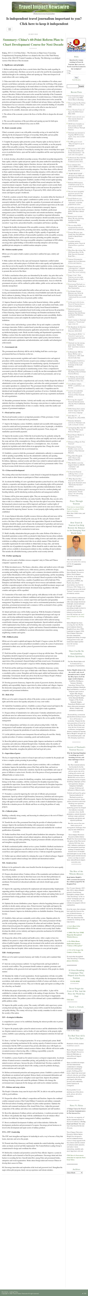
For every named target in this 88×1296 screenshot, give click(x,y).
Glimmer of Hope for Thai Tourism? (76, 443)
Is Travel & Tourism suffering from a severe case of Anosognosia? (75, 474)
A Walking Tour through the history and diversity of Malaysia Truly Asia (76, 379)
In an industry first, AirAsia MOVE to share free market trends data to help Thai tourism (76, 167)
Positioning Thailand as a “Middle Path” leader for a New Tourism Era (77, 286)
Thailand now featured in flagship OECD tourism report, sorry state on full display (76, 136)
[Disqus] (33, 1204)
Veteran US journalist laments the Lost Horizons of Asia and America (76, 261)
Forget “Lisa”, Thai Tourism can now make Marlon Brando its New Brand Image (75, 278)
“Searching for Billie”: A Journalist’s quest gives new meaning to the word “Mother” (76, 337)
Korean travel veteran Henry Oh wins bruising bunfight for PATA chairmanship (76, 219)
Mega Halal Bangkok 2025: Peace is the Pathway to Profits (75, 458)
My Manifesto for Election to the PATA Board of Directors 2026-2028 (77, 329)
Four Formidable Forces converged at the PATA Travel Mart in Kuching (76, 98)
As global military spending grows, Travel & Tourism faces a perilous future (76, 244)
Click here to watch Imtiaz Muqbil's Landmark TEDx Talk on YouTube (75, 509)
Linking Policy (13, 1292)
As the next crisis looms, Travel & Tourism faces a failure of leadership (76, 304)
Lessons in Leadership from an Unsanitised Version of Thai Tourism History (76, 394)
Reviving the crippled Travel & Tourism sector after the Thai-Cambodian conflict (76, 403)
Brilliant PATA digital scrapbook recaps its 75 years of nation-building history (76, 185)
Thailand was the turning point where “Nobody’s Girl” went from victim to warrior (76, 346)
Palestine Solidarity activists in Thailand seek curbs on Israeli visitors (76, 423)
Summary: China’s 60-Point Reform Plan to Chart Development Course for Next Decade (33, 42)
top (84, 1293)
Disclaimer (5, 1292)
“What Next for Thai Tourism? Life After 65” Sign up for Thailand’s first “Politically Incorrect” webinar (77, 482)
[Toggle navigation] (10, 29)
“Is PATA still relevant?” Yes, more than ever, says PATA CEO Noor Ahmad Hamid (76, 210)
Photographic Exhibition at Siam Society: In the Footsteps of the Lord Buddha (76, 364)
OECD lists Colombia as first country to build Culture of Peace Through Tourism (76, 127)
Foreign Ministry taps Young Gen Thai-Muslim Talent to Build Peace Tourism (76, 235)
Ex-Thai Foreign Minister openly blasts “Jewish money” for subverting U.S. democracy (76, 492)
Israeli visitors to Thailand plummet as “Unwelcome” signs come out (77, 322)
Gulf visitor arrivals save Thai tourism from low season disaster (76, 119)
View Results (76, 80)
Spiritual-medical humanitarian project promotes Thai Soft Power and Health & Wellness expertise (76, 313)
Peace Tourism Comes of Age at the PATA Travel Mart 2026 (76, 112)
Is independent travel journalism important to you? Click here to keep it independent (44, 21)
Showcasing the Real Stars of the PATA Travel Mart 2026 (77, 105)
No (70, 73)
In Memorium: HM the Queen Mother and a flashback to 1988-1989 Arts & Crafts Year (76, 355)
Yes (70, 71)
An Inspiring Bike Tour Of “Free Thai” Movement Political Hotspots (76, 430)
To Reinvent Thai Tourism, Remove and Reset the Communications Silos (77, 159)
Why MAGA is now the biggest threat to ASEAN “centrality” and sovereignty (76, 466)
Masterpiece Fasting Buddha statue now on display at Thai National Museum (76, 450)
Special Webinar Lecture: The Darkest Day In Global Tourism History (77, 372)
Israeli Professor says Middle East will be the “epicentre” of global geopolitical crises (76, 201)
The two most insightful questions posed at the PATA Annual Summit (76, 193)
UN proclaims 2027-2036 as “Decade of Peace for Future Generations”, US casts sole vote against (76, 151)
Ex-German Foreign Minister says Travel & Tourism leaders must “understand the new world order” (77, 295)
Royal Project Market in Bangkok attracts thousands (76, 437)
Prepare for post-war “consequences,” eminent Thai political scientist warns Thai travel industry (77, 269)
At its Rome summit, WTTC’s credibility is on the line (76, 386)
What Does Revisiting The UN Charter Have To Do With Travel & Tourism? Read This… (77, 253)
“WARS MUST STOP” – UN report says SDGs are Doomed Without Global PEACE (76, 176)
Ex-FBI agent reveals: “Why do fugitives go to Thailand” (76, 144)
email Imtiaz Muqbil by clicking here (75, 616)
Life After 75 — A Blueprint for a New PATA (76, 417)
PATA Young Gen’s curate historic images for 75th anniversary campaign (76, 411)
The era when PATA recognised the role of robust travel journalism (76, 227)
